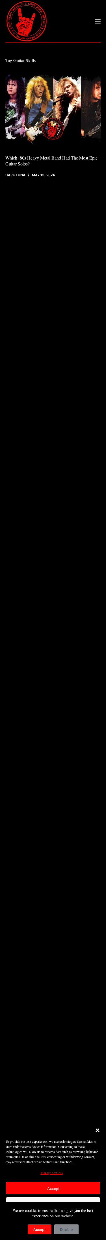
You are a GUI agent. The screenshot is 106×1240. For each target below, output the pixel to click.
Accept (53, 1188)
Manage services (51, 1172)
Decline (66, 1229)
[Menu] (98, 21)
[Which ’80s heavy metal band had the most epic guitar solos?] (53, 110)
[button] (97, 1130)
